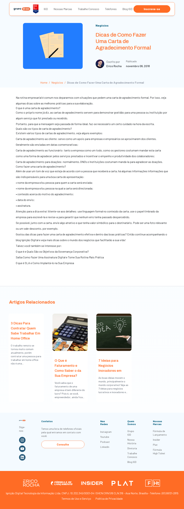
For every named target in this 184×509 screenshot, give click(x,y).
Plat (155, 444)
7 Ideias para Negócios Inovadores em (109, 365)
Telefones (111, 9)
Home (43, 82)
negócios (89, 240)
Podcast (105, 441)
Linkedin (104, 446)
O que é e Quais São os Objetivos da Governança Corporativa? (52, 251)
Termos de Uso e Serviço (76, 498)
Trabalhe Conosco (88, 9)
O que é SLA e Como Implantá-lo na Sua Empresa (45, 263)
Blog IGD (127, 9)
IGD (46, 9)
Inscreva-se (152, 9)
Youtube (104, 436)
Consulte (63, 444)
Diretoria (132, 448)
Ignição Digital (29, 240)
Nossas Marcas (63, 9)
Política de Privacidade (109, 498)
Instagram (106, 431)
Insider (156, 439)
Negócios (102, 25)
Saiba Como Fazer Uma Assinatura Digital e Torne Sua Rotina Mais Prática (60, 257)
